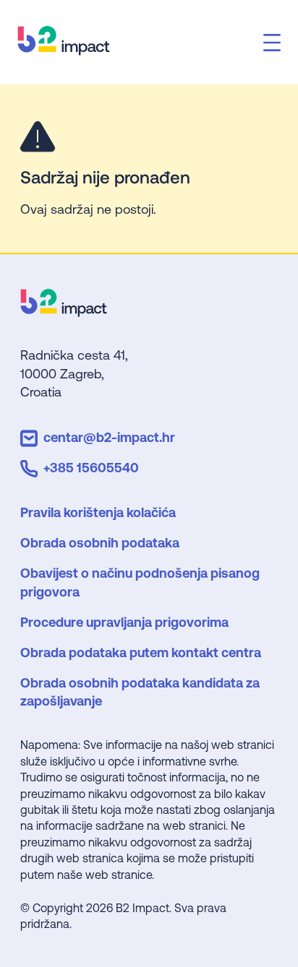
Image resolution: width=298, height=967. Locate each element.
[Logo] (63, 311)
